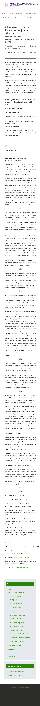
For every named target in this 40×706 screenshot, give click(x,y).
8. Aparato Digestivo (17, 623)
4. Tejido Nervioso (16, 607)
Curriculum (11, 649)
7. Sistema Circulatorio (17, 619)
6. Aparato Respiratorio (18, 615)
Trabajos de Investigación (16, 671)
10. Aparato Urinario (16, 630)
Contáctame (12, 657)
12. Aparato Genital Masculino (20, 638)
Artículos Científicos (15, 675)
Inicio (10, 589)
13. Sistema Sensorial (17, 641)
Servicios (11, 653)
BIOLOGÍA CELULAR (15, 645)
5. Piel (12, 611)
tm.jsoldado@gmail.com (23, 567)
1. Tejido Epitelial (15, 596)
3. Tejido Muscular (16, 604)
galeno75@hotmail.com (22, 557)
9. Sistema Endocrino (17, 626)
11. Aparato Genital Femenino (20, 634)
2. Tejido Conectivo (16, 600)
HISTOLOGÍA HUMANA (16, 593)
